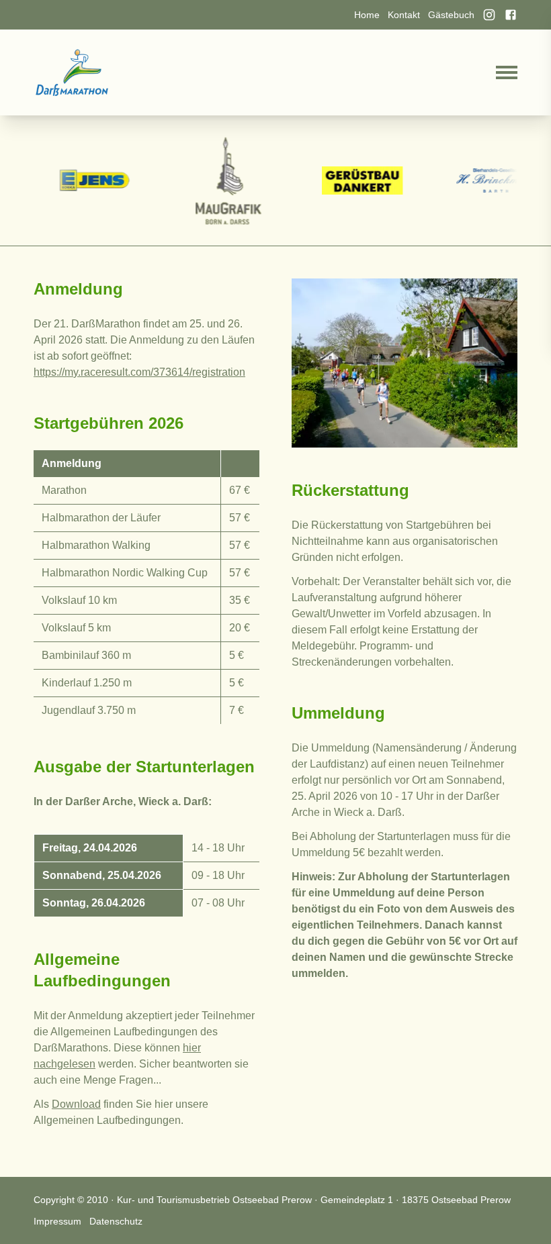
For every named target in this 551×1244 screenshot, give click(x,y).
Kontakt (404, 14)
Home (367, 14)
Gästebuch (451, 14)
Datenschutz (115, 1221)
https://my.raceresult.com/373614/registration (139, 372)
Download (76, 1104)
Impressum (57, 1221)
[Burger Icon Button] (506, 72)
